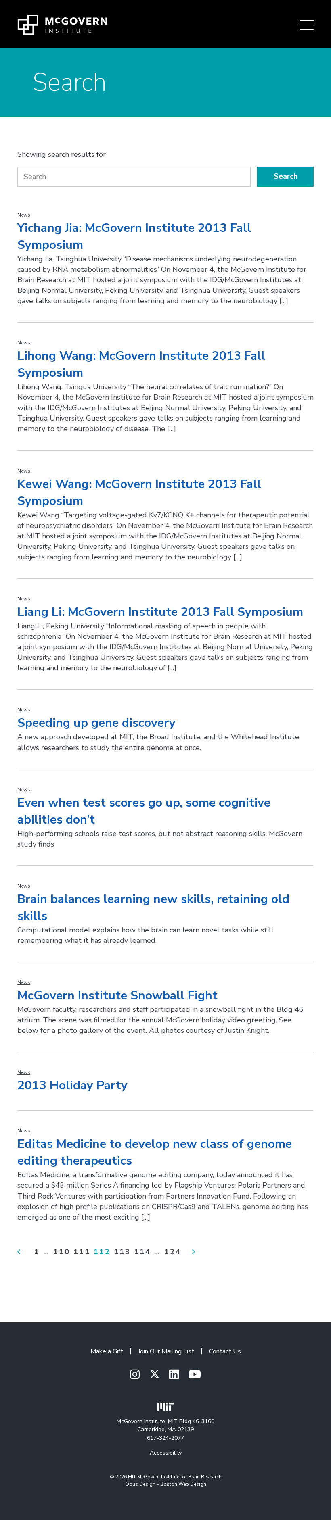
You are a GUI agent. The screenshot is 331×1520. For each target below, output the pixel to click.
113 (122, 1252)
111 (81, 1252)
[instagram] (135, 1375)
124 (172, 1252)
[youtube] (195, 1375)
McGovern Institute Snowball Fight (117, 995)
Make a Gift (106, 1351)
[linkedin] (174, 1375)
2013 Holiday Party (72, 1085)
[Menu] (307, 25)
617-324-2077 (165, 1438)
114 (142, 1252)
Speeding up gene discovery (96, 723)
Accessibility (166, 1453)
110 (61, 1252)
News (23, 215)
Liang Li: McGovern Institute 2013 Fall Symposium (160, 612)
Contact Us (225, 1351)
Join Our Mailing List (166, 1351)
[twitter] (154, 1374)
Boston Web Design (183, 1484)
